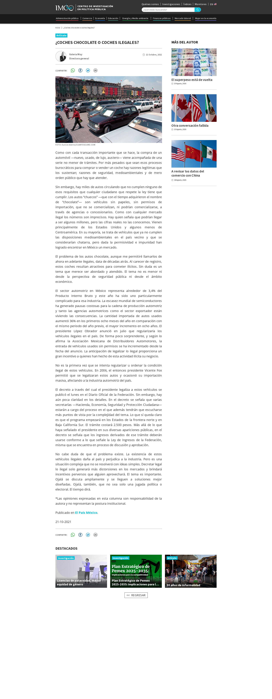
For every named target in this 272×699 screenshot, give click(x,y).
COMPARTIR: (61, 70)
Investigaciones (171, 4)
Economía (100, 18)
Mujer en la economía (205, 18)
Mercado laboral (183, 18)
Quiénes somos (150, 4)
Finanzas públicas (162, 18)
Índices (187, 4)
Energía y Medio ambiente (135, 18)
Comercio (87, 18)
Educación (113, 18)
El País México (86, 512)
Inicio (57, 27)
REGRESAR (138, 595)
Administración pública (67, 18)
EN (212, 4)
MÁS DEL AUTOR (184, 42)
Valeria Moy (75, 54)
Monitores (201, 4)
